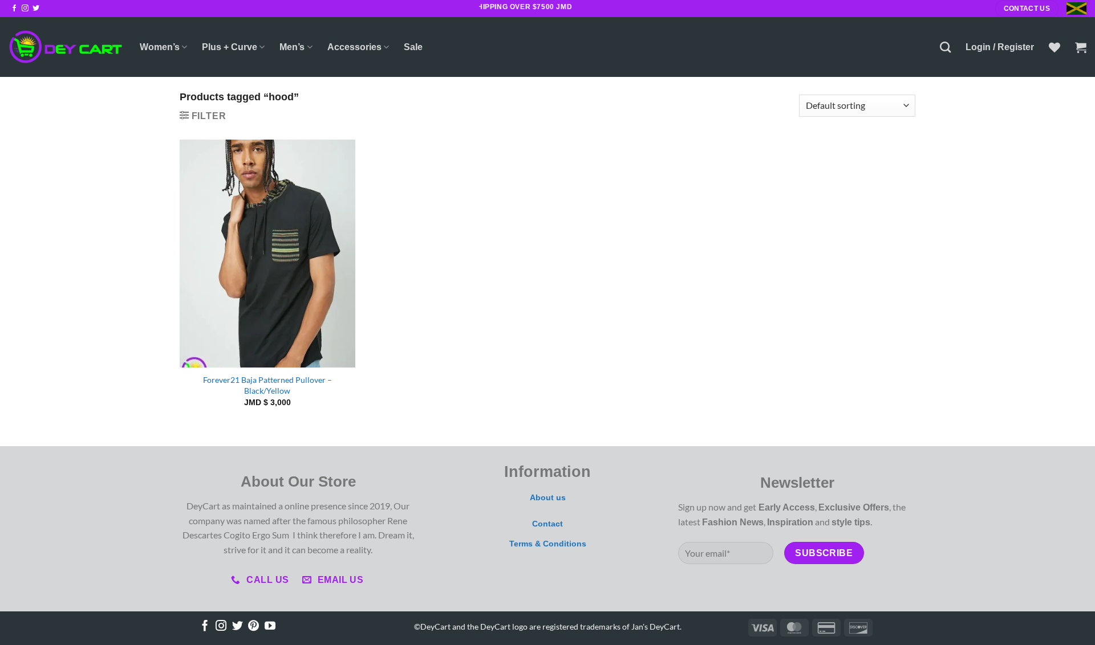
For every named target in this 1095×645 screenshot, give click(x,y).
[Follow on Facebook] (14, 9)
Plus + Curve (229, 47)
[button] (1000, 47)
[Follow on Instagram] (25, 9)
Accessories (354, 47)
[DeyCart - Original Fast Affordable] (66, 47)
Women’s (160, 47)
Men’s (292, 47)
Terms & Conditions (547, 543)
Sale (413, 47)
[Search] (945, 47)
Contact (547, 523)
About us (548, 497)
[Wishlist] (1054, 47)
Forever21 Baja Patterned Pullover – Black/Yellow (267, 385)
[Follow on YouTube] (270, 626)
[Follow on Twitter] (36, 9)
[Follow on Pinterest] (253, 626)
